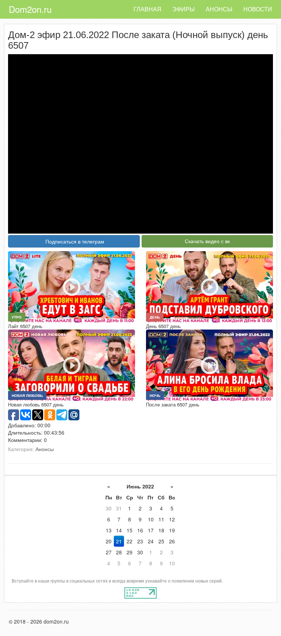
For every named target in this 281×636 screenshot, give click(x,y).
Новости (257, 9)
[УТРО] (71, 286)
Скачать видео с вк (207, 241)
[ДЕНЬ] (209, 286)
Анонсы (219, 9)
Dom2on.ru (30, 9)
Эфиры (183, 9)
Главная (147, 9)
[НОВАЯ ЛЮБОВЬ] (71, 364)
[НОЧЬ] (209, 364)
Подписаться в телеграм (74, 241)
